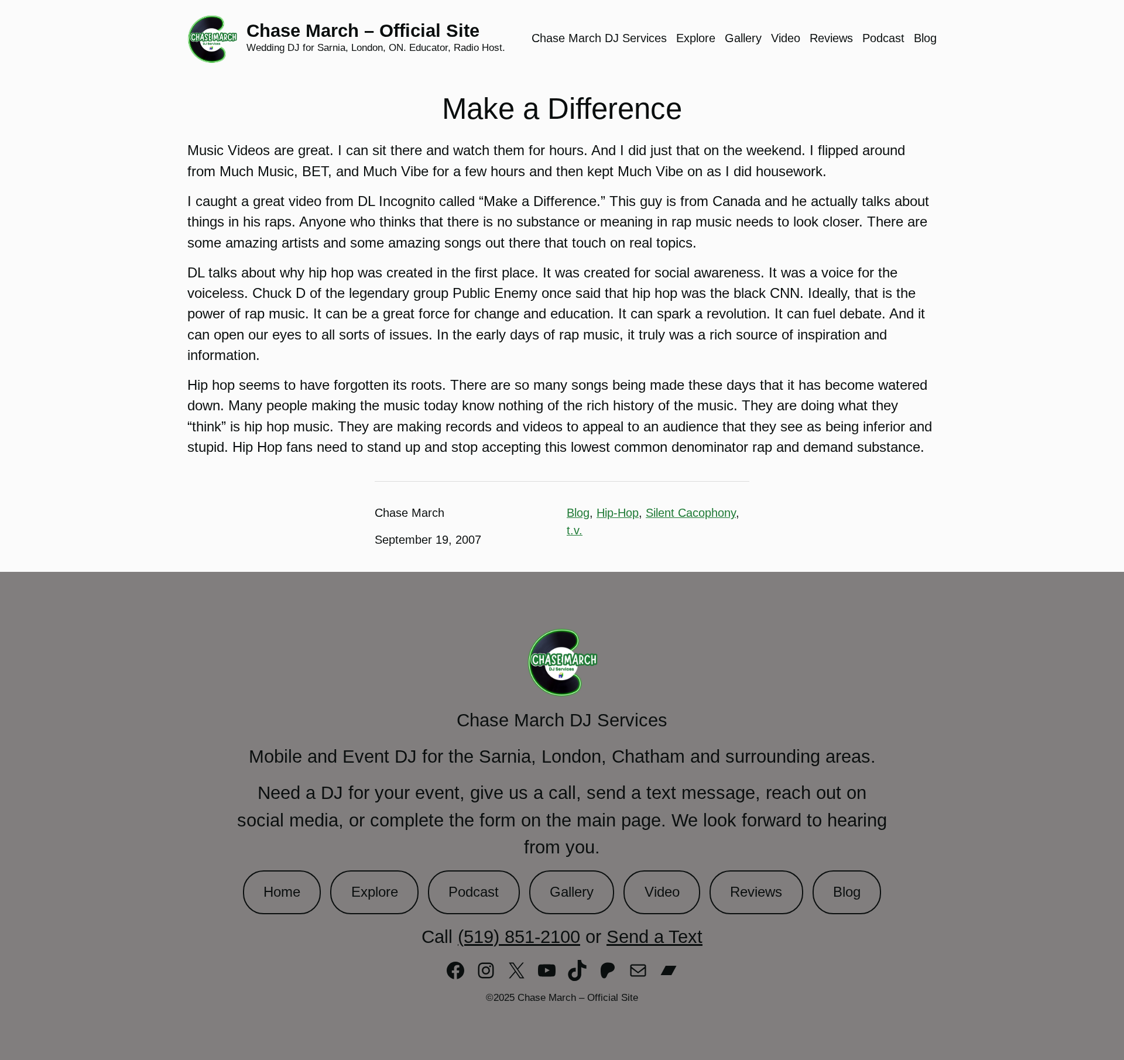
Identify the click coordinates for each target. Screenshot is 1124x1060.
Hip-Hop (618, 512)
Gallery (572, 892)
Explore (374, 892)
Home (281, 892)
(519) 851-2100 (519, 937)
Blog (578, 512)
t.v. (574, 530)
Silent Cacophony (691, 512)
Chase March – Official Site (362, 30)
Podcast (473, 892)
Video (662, 892)
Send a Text (654, 937)
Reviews (756, 892)
